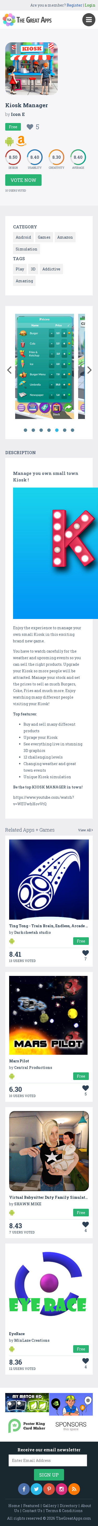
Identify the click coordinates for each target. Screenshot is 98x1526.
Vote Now (23, 180)
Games (44, 237)
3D (33, 269)
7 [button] (72, 430)
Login (90, 5)
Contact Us (32, 1510)
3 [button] (41, 430)
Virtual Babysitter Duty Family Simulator (49, 1197)
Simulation (26, 249)
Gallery (49, 1505)
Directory (68, 1505)
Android (23, 237)
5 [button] (57, 430)
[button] (9, 368)
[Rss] (74, 1489)
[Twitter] (36, 1489)
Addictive (51, 269)
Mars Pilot (19, 1060)
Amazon (65, 237)
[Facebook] (24, 1489)
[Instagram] (61, 1489)
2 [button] (33, 430)
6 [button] (64, 430)
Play (20, 269)
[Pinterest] (49, 1489)
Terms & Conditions (64, 1510)
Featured (31, 1505)
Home (14, 1505)
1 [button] (25, 430)
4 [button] (49, 430)
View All (84, 830)
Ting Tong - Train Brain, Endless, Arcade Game (52, 925)
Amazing (24, 280)
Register (74, 5)
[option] (44, 367)
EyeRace (17, 1333)
